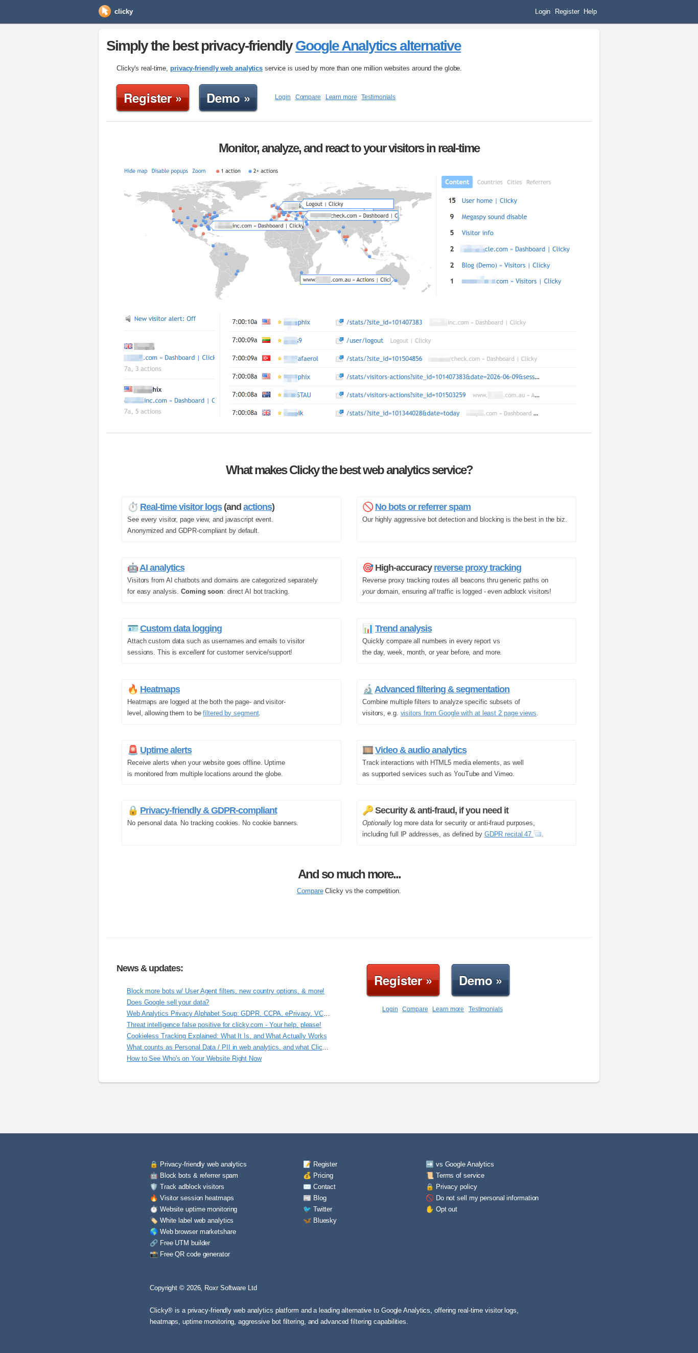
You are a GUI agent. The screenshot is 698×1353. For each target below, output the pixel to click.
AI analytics (161, 568)
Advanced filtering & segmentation (442, 689)
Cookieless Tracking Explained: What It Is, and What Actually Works (227, 1036)
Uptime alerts (166, 750)
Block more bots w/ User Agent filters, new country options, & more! (225, 991)
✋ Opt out (441, 1209)
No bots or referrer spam (423, 507)
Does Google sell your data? (168, 1002)
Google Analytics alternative (378, 46)
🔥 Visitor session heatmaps (192, 1198)
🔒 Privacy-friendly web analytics (198, 1164)
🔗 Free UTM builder (180, 1243)
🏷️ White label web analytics (192, 1220)
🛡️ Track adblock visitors (187, 1187)
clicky (123, 11)
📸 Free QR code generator (190, 1254)
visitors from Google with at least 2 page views (469, 713)
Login (543, 11)
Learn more (341, 97)
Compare (308, 97)
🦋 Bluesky (320, 1220)
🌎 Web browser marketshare (193, 1231)
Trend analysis (403, 628)
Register (567, 11)
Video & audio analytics (421, 750)
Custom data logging (181, 628)
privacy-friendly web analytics (216, 68)
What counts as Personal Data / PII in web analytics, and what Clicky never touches (250, 1047)
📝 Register (320, 1164)
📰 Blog (314, 1198)
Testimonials (378, 97)
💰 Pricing (318, 1175)
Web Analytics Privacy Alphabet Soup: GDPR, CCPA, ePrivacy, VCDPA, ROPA (243, 1013)
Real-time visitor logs (181, 507)
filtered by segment (231, 713)
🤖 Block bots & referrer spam (194, 1175)
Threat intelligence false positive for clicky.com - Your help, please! (224, 1025)
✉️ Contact (319, 1187)
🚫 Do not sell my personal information (482, 1198)
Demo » (228, 97)
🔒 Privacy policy (451, 1187)
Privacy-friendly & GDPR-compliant (208, 810)
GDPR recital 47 (508, 834)
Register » (153, 97)
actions (257, 507)
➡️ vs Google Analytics (460, 1164)
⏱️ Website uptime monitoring (193, 1209)
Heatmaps (160, 689)
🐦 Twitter (317, 1209)
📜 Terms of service (455, 1175)
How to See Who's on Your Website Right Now (194, 1058)
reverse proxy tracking (477, 568)
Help (590, 11)
